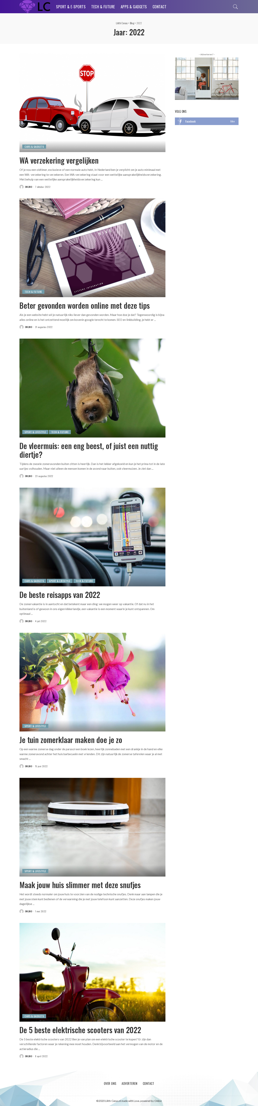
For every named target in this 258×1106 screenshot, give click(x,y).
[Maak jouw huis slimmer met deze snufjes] (92, 827)
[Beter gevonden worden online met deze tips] (92, 247)
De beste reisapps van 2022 (59, 594)
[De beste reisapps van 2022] (92, 536)
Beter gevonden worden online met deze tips (84, 305)
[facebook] (207, 121)
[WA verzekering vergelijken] (92, 102)
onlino (28, 187)
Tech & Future (33, 292)
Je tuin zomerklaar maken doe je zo (70, 739)
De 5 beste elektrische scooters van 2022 (80, 1029)
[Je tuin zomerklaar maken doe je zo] (92, 681)
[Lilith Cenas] (34, 6)
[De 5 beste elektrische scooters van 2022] (92, 972)
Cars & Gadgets (34, 146)
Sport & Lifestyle (35, 432)
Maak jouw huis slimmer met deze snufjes (80, 884)
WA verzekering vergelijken (59, 160)
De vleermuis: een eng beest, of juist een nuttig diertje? (88, 450)
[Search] (236, 6)
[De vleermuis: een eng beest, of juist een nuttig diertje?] (92, 387)
